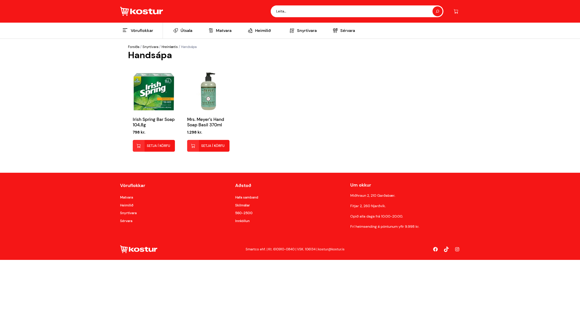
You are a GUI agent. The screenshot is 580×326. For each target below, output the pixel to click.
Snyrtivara (150, 47)
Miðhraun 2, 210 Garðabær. (372, 195)
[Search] (437, 11)
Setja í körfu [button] (158, 146)
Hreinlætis (170, 47)
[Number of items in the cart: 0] (456, 11)
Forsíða (133, 47)
